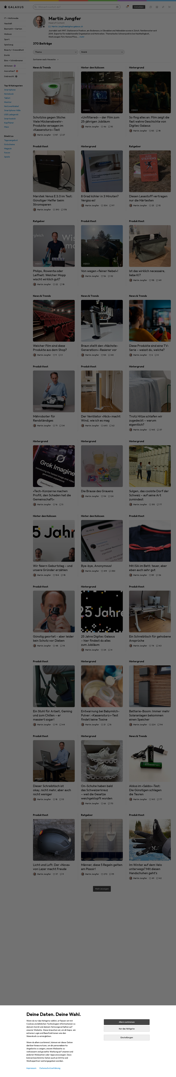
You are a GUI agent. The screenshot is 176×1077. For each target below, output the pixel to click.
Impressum (31, 1068)
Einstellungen (126, 1037)
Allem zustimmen (127, 1022)
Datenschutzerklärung (49, 1068)
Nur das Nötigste (127, 1029)
